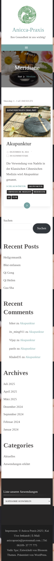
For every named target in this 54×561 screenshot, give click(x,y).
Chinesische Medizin (19, 192)
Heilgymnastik (12, 257)
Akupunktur (18, 143)
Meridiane (39, 192)
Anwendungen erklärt (21, 110)
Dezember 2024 (13, 406)
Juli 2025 (9, 384)
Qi (9, 197)
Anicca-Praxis (28, 30)
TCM (15, 197)
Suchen (8, 220)
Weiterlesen (22, 206)
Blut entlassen (12, 265)
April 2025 (10, 391)
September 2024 (13, 414)
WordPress (40, 554)
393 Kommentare (19, 156)
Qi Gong (8, 272)
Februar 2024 (11, 422)
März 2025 (10, 399)
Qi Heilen (9, 280)
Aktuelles (9, 456)
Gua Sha (8, 287)
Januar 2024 (10, 429)
